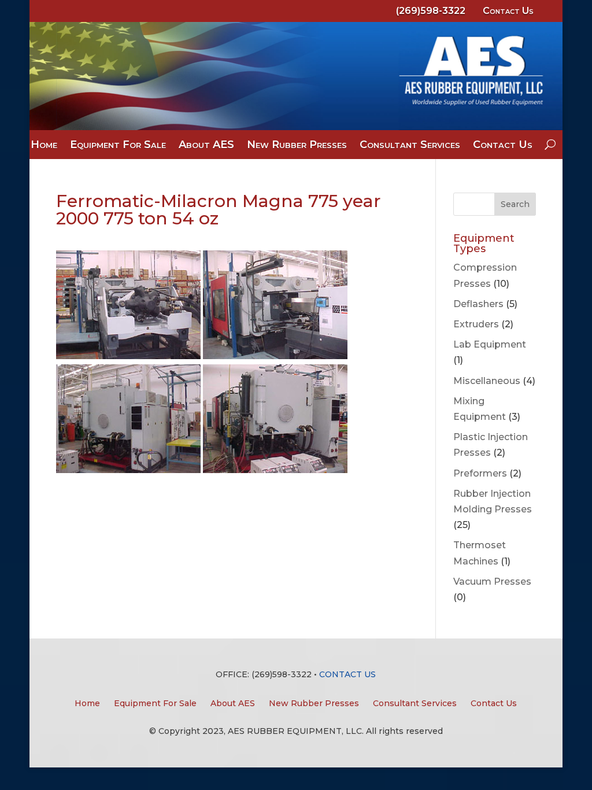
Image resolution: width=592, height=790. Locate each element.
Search (515, 204)
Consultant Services (410, 146)
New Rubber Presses (297, 146)
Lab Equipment (489, 344)
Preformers (480, 473)
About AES (206, 146)
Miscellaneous (486, 380)
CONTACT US (347, 674)
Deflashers (478, 303)
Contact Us (508, 10)
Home (44, 146)
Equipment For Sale (118, 146)
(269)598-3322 (430, 10)
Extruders (476, 324)
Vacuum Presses (492, 581)
